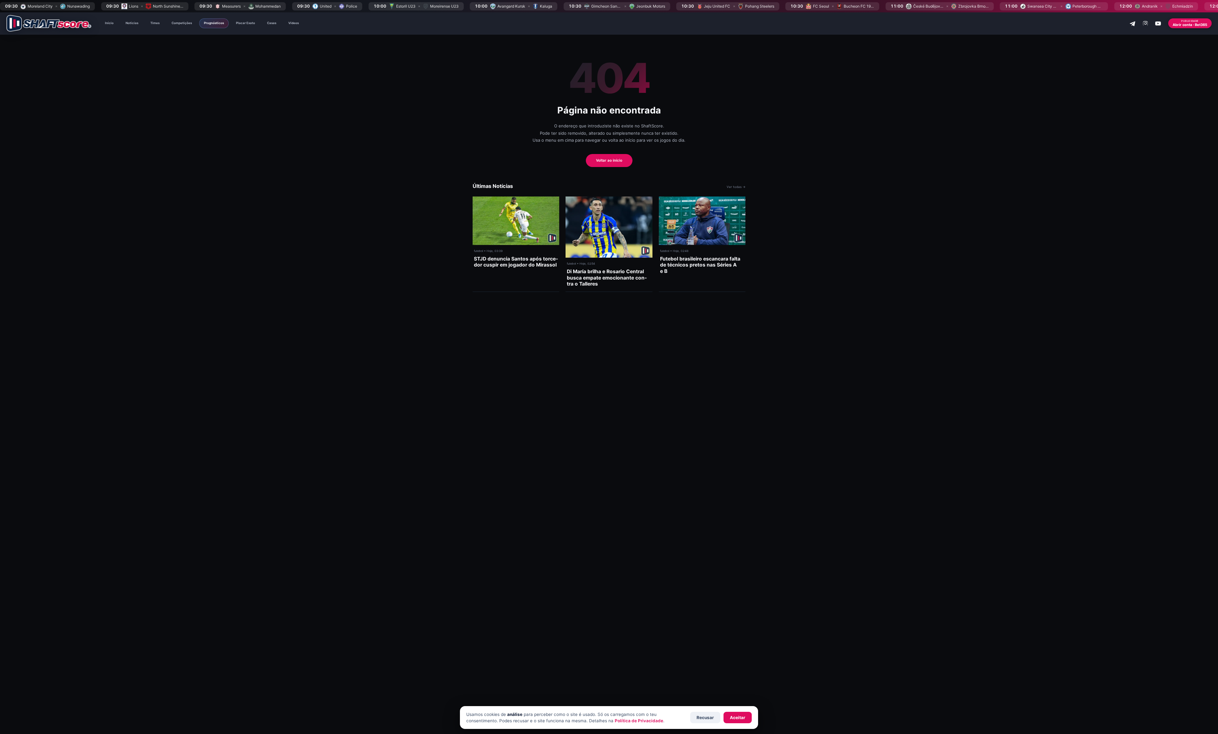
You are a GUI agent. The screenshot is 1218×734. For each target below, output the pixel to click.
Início (109, 23)
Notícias (132, 23)
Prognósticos (214, 23)
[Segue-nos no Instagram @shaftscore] (1145, 23)
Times (155, 23)
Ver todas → (736, 187)
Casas (271, 23)
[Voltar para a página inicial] (48, 23)
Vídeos (293, 23)
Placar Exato (245, 23)
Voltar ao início (609, 160)
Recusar (705, 717)
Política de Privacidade (639, 720)
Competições (182, 23)
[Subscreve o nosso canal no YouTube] (1158, 23)
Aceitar (737, 717)
